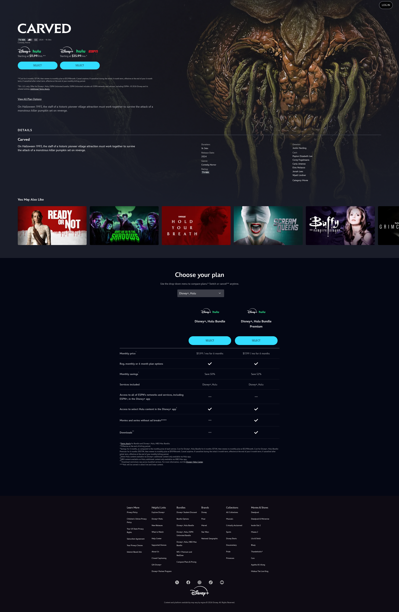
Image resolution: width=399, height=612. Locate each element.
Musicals (229, 519)
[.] (177, 582)
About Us (155, 552)
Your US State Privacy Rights (135, 530)
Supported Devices (159, 545)
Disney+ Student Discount (187, 512)
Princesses (230, 558)
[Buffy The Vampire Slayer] (340, 225)
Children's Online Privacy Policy (137, 520)
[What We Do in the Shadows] (124, 225)
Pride (228, 552)
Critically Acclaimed (234, 525)
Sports (228, 532)
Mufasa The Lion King (259, 571)
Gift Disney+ (156, 565)
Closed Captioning (159, 558)
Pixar (203, 519)
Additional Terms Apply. (40, 89)
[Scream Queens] (268, 225)
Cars (253, 558)
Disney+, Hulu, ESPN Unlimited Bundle (185, 534)
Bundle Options (183, 519)
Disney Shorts (231, 538)
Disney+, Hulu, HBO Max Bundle (187, 543)
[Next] (393, 225)
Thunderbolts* (257, 552)
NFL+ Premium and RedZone (184, 553)
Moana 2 (254, 532)
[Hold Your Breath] (196, 225)
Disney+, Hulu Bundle (185, 525)
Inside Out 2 (256, 525)
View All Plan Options (29, 99)
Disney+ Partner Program (162, 571)
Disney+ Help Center (194, 462)
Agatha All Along (258, 565)
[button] (162, 508)
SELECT (37, 65)
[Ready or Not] (52, 225)
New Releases (157, 525)
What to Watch (157, 532)
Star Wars (205, 532)
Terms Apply (126, 443)
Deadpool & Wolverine (260, 519)
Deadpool (255, 512)
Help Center (156, 538)
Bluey (253, 545)
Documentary (231, 545)
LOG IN (386, 5)
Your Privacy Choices (135, 545)
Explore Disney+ (158, 512)
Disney (204, 512)
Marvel (204, 525)
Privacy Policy (132, 512)
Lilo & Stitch (256, 538)
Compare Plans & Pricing (186, 562)
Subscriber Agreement (135, 539)
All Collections (232, 512)
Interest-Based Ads (134, 552)
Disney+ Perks (157, 519)
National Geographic (209, 538)
